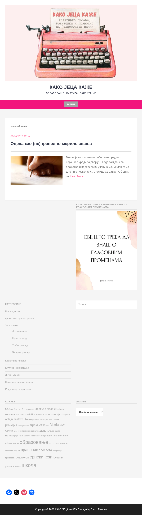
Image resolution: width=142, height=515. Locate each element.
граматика (34, 431)
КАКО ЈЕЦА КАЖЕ (71, 87)
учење (18, 466)
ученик (59, 457)
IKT (23, 408)
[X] (16, 492)
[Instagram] (24, 492)
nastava (10, 414)
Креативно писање (15, 360)
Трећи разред (20, 345)
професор (57, 450)
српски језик (42, 456)
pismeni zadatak (52, 419)
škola (54, 425)
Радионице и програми (18, 389)
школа (29, 465)
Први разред (19, 338)
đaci (47, 425)
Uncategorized (13, 311)
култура (50, 431)
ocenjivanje (65, 415)
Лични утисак (12, 374)
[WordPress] (32, 492)
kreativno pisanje (45, 408)
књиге (57, 431)
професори (10, 458)
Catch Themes (99, 509)
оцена (51, 443)
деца (43, 430)
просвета (45, 450)
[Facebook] (9, 492)
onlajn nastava (14, 419)
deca (9, 408)
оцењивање (61, 443)
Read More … (78, 176)
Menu (71, 104)
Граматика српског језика (19, 318)
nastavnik (40, 415)
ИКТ (62, 425)
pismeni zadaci (38, 419)
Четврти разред (21, 352)
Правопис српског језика (19, 382)
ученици (10, 466)
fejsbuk (17, 409)
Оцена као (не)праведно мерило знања (51, 143)
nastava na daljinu (26, 414)
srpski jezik (37, 425)
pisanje (28, 419)
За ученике (11, 325)
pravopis (11, 425)
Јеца (27, 136)
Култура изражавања (17, 367)
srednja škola (23, 425)
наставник (24, 435)
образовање (34, 442)
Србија (9, 430)
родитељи (22, 457)
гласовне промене (22, 431)
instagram (30, 409)
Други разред (19, 331)
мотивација (11, 435)
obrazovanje (52, 414)
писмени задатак (12, 450)
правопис (29, 450)
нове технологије (38, 436)
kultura (60, 409)
